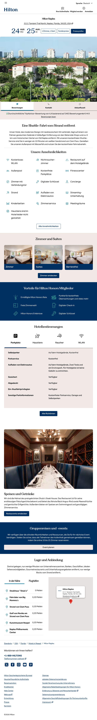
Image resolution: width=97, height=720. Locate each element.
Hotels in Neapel (35, 643)
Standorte (8, 643)
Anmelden (89, 11)
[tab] (17, 106)
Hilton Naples (49, 643)
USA (16, 643)
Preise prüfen (79, 31)
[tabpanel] (48, 115)
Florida (23, 643)
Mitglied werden (76, 11)
